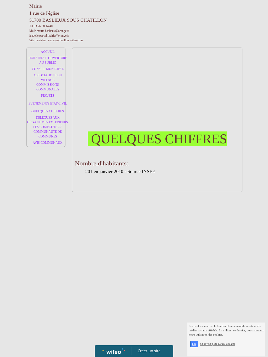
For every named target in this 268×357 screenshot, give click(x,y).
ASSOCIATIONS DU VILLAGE (48, 77)
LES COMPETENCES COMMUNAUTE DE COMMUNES (47, 131)
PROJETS (47, 95)
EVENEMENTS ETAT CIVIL (48, 103)
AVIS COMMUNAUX (48, 143)
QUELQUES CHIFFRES (47, 111)
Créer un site (149, 350)
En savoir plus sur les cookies (217, 344)
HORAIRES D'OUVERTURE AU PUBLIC (48, 60)
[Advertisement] (46, 253)
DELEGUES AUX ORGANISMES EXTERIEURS (47, 120)
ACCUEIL (47, 52)
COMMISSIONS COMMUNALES (47, 87)
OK (194, 344)
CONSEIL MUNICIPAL (48, 69)
